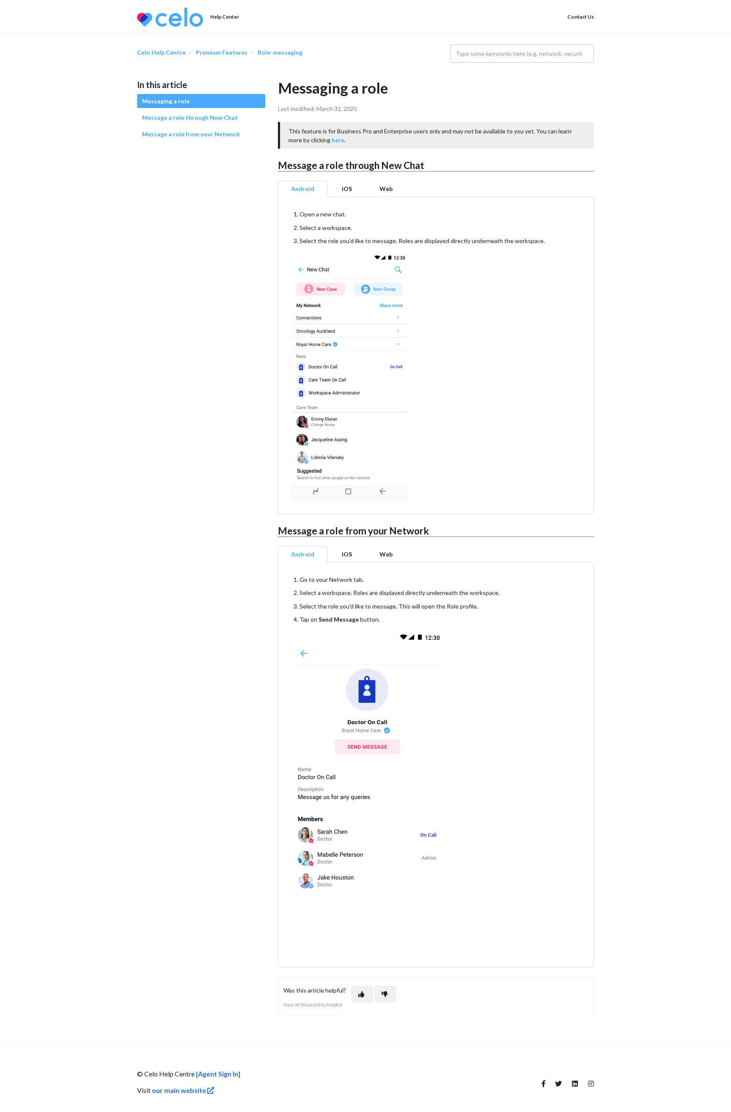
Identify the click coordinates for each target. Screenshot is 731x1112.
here (338, 140)
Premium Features (221, 52)
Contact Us (580, 17)
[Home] (170, 17)
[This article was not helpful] (385, 994)
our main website (179, 1090)
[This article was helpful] (362, 994)
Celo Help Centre (161, 52)
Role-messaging (280, 52)
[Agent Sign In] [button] (218, 1074)
